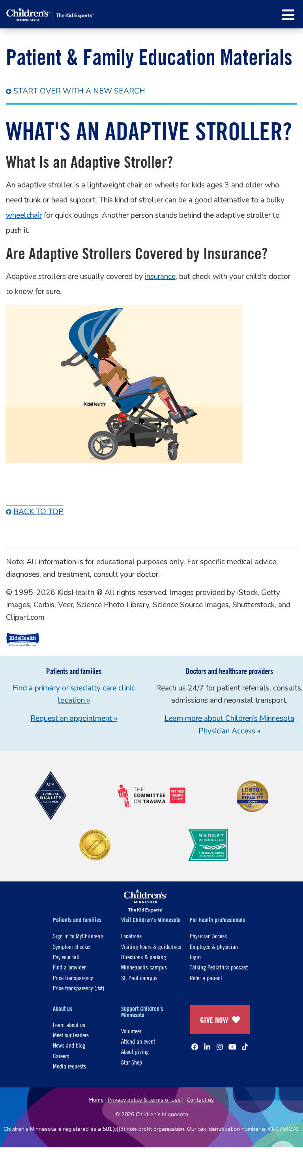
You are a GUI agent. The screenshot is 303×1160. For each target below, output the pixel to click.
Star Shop (131, 1062)
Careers (61, 1055)
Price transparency (73, 977)
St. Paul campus (139, 977)
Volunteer (131, 1031)
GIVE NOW (214, 1020)
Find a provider (69, 967)
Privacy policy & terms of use (144, 1100)
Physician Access (208, 935)
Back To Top (38, 512)
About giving (135, 1051)
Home (96, 1100)
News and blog (69, 1045)
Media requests (69, 1066)
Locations (131, 935)
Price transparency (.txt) (78, 988)
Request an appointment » (73, 718)
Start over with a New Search (79, 91)
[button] (288, 15)
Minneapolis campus (144, 967)
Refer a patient (206, 977)
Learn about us (69, 1024)
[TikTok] (245, 1046)
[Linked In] (207, 1046)
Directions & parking (143, 956)
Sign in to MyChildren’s (78, 935)
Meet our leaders (71, 1034)
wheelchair (24, 215)
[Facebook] (194, 1046)
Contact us (200, 1100)
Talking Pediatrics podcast (219, 967)
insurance (160, 276)
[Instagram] (219, 1046)
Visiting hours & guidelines (151, 946)
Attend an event (138, 1041)
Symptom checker (72, 946)
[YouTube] (232, 1046)
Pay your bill (66, 956)
